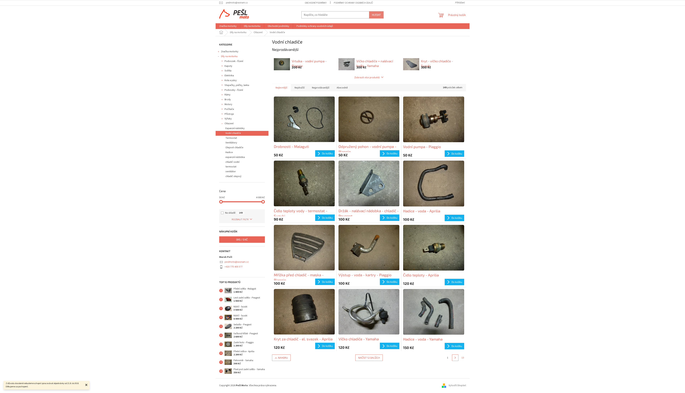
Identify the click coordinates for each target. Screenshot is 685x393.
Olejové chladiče (234, 147)
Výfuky (228, 118)
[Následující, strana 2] (455, 358)
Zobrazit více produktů (367, 77)
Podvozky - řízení (234, 90)
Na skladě (234, 213)
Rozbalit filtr (240, 219)
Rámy (227, 95)
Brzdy (228, 99)
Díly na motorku (229, 56)
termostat (230, 166)
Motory (228, 104)
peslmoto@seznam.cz (237, 262)
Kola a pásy (231, 80)
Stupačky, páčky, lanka (237, 85)
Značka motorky (229, 51)
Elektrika (229, 75)
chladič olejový (233, 176)
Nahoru (283, 357)
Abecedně (342, 88)
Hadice (229, 152)
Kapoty (228, 66)
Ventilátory (231, 142)
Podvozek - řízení (234, 61)
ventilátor (230, 171)
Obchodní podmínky (316, 2)
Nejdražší (300, 88)
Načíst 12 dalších (369, 357)
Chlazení (229, 123)
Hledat (376, 14)
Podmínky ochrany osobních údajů (353, 2)
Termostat (231, 138)
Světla (228, 71)
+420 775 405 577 (233, 267)
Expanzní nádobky (235, 128)
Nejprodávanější (320, 88)
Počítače (229, 109)
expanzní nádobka (235, 157)
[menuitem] (228, 26)
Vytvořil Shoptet (457, 385)
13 (463, 358)
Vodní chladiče (233, 133)
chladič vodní (232, 162)
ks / (242, 239)
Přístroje (229, 114)
